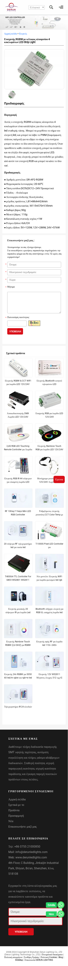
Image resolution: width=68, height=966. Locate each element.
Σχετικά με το (16, 805)
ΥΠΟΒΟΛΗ (15, 331)
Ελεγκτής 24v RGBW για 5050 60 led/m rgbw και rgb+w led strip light (18, 677)
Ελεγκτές (23, 33)
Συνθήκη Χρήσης (31, 957)
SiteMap (19, 960)
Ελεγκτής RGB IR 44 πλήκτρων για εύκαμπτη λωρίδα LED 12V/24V (18, 482)
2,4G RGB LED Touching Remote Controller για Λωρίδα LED (18, 449)
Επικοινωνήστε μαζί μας (22, 826)
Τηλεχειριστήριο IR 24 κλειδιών (18, 706)
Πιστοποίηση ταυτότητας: (17, 317)
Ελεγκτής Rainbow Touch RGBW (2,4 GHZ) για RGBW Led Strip (18, 645)
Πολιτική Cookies (49, 957)
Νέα (10, 821)
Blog (61, 957)
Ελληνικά (35, 7)
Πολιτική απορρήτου (13, 957)
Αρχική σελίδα (10, 33)
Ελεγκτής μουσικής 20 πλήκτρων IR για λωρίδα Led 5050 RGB (17, 612)
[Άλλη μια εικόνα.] (34, 323)
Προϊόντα (13, 810)
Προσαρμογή (16, 815)
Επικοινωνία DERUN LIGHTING (39, 960)
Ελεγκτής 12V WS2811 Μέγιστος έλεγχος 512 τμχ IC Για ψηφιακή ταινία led (49, 677)
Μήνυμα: (10, 287)
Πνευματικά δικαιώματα (52, 954)
